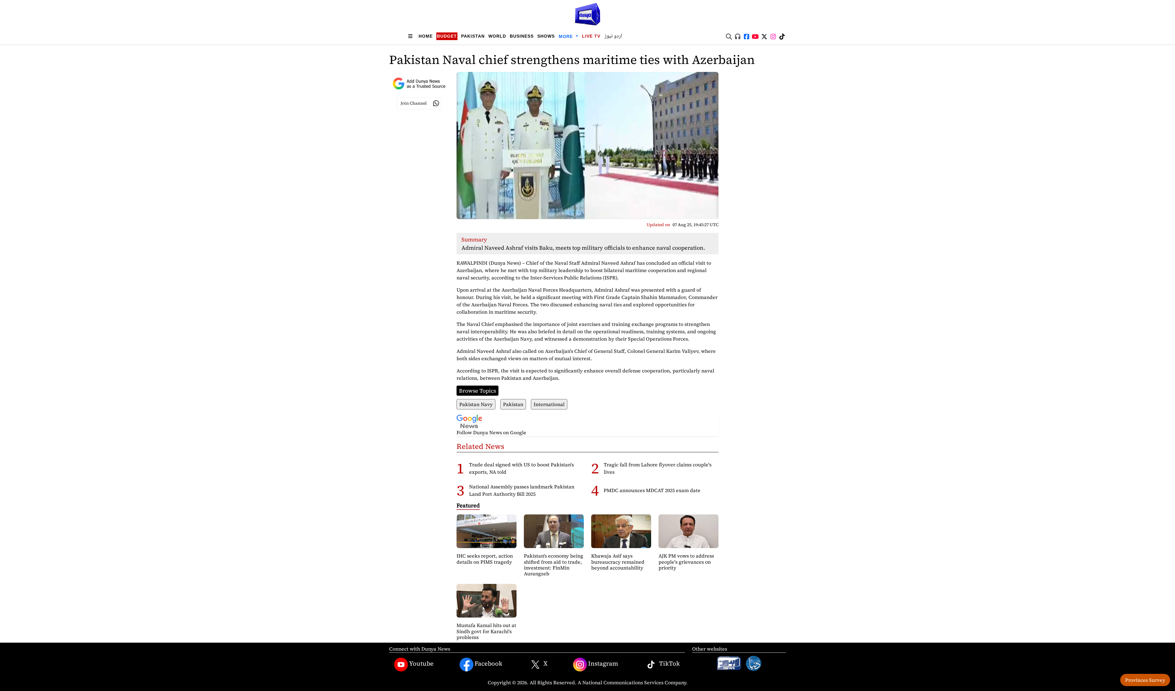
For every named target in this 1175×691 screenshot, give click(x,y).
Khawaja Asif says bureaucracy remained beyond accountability (617, 561)
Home (426, 36)
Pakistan (473, 36)
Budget (447, 36)
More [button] (566, 36)
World (497, 36)
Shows (546, 36)
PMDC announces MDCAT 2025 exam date (652, 490)
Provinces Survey (1145, 680)
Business (522, 36)
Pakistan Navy (476, 404)
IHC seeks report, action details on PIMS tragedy (485, 558)
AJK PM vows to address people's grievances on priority (686, 561)
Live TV (591, 36)
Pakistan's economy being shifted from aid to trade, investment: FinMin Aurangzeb (553, 564)
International (549, 404)
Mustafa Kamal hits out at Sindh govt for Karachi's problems (486, 631)
